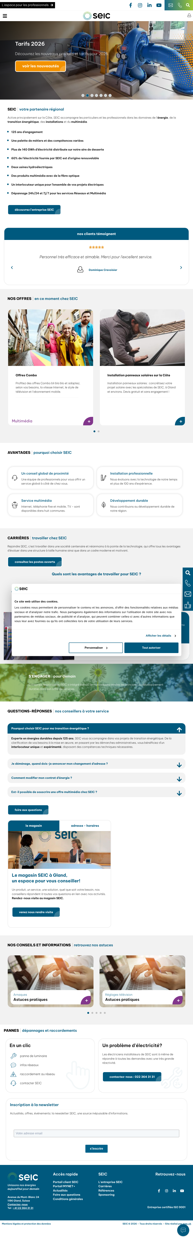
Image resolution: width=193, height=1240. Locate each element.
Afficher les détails (158, 636)
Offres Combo (26, 375)
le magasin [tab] (34, 826)
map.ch (187, 1223)
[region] (96, 60)
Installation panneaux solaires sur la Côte (138, 375)
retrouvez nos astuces (60, 945)
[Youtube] (159, 5)
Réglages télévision (118, 995)
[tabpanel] (59, 879)
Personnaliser (94, 647)
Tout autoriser (151, 647)
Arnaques (20, 995)
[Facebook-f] (130, 5)
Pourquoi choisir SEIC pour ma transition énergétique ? (50, 728)
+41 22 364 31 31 (23, 1208)
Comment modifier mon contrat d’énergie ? (41, 778)
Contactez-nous (18, 1204)
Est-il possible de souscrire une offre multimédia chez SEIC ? (54, 792)
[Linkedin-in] (149, 5)
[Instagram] (140, 5)
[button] (188, 573)
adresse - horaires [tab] (85, 826)
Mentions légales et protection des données (26, 1223)
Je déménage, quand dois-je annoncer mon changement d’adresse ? (59, 763)
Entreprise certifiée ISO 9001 (166, 1207)
